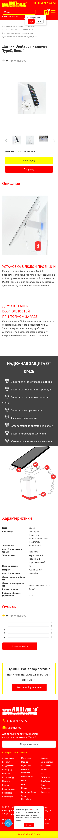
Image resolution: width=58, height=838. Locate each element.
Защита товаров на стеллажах (16, 29)
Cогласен (29, 825)
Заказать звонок (29, 834)
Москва (15, 16)
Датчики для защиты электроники (18, 33)
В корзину (29, 169)
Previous (6, 140)
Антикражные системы (12, 26)
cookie (31, 809)
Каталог (31, 26)
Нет (40, 21)
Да (31, 21)
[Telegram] (8, 823)
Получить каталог (29, 744)
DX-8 (31, 595)
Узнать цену (29, 160)
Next (53, 140)
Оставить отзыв (20, 645)
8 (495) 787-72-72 (45, 2)
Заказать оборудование (29, 687)
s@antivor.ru (13, 727)
